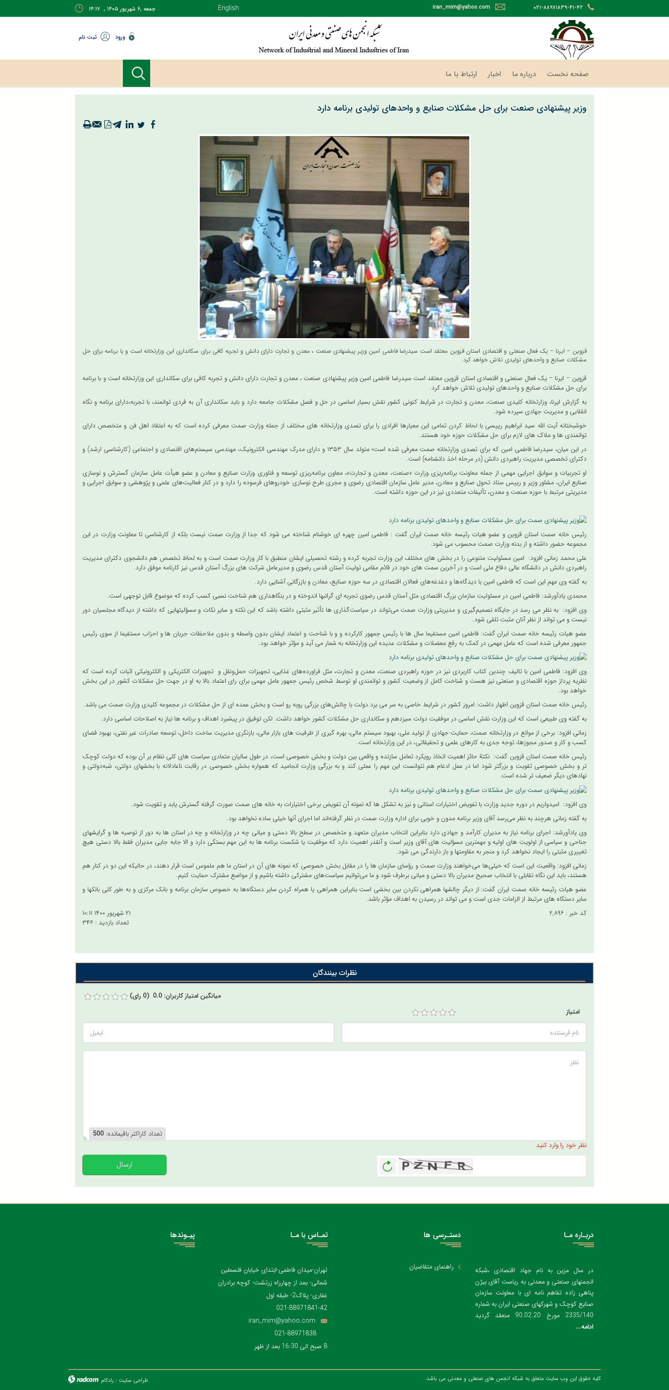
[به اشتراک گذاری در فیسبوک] (153, 125)
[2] (425, 1013)
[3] (434, 1013)
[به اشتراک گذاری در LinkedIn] (129, 125)
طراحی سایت (133, 1380)
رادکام (107, 1380)
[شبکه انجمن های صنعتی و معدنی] (305, 36)
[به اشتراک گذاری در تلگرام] (117, 125)
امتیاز (573, 1012)
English (228, 8)
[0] (88, 997)
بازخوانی (388, 1163)
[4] (443, 1013)
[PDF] (107, 125)
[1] (415, 1013)
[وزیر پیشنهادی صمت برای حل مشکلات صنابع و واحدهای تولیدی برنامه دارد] (488, 520)
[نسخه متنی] (87, 125)
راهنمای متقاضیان (431, 1267)
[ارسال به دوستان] (97, 125)
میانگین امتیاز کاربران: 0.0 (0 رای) (175, 996)
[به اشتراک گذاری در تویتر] (141, 125)
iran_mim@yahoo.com (461, 7)
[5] (452, 1013)
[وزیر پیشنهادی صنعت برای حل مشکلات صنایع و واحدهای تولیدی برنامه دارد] (334, 237)
